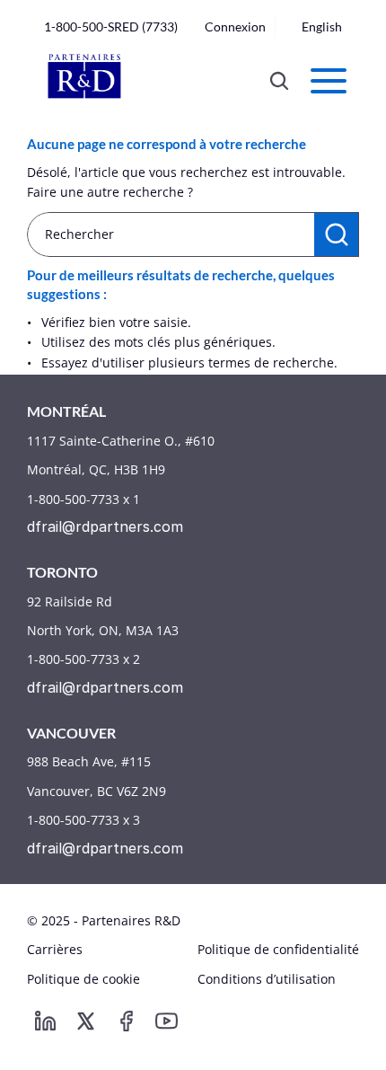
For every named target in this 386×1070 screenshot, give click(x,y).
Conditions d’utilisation (266, 978)
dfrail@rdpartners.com (105, 526)
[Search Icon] (279, 81)
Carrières (55, 949)
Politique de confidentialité (278, 949)
